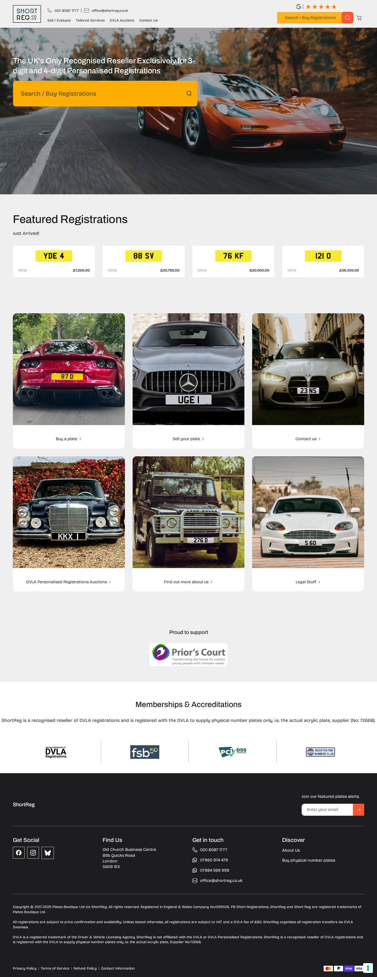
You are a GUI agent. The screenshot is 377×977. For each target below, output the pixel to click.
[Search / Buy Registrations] (347, 18)
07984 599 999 (214, 870)
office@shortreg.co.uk (110, 10)
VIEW (22, 270)
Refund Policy (85, 968)
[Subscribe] (358, 810)
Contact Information (118, 968)
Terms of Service (55, 968)
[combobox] (315, 17)
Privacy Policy (24, 968)
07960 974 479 (214, 860)
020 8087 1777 (66, 10)
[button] (359, 17)
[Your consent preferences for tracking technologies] (368, 968)
